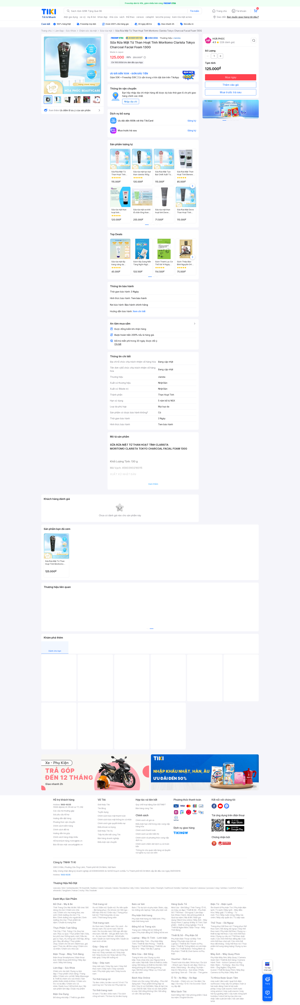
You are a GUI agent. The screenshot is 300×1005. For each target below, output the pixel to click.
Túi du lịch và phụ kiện (148, 907)
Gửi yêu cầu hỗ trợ (61, 814)
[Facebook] (214, 805)
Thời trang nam (100, 922)
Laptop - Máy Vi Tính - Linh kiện (149, 937)
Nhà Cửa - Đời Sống (142, 954)
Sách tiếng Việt (178, 995)
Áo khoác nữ (113, 910)
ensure (108, 888)
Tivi (217, 915)
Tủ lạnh (219, 910)
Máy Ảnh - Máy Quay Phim (225, 954)
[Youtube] (220, 805)
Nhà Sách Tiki (179, 991)
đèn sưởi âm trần (223, 999)
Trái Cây (57, 931)
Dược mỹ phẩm (78, 989)
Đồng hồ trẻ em (161, 932)
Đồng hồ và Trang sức (144, 926)
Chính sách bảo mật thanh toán (112, 816)
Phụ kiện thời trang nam (148, 920)
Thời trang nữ (99, 904)
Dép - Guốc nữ (112, 950)
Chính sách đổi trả (61, 829)
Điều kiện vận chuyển (107, 842)
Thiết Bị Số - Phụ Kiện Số (184, 935)
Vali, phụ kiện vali (159, 910)
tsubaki (93, 890)
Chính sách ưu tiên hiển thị (147, 834)
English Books (186, 997)
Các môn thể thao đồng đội (229, 939)
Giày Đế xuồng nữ (110, 957)
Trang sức (136, 930)
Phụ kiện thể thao (228, 931)
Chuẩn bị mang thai (67, 922)
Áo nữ (95, 907)
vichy (81, 890)
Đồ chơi (81, 907)
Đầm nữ (102, 907)
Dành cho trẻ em (66, 944)
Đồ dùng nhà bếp (61, 997)
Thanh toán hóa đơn (180, 962)
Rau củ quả (63, 934)
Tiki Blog (102, 808)
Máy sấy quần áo (224, 917)
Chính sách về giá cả (145, 820)
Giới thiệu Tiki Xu (105, 831)
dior (63, 888)
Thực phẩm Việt (77, 934)
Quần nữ (111, 907)
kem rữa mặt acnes (182, 17)
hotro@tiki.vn (76, 841)
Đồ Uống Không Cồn (148, 991)
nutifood (169, 888)
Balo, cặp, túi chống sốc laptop (150, 908)
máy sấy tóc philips (230, 984)
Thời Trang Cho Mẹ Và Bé (64, 907)
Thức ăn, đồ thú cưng (67, 946)
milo (137, 888)
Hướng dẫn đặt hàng (62, 818)
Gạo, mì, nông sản (68, 939)
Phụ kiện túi (121, 985)
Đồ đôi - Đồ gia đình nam (113, 934)
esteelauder (72, 888)
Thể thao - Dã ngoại (184, 912)
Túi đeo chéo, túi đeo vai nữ (105, 982)
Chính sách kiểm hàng (63, 826)
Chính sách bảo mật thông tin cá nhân (115, 819)
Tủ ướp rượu (239, 917)
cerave (140, 17)
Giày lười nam (98, 966)
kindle (177, 888)
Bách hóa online (185, 920)
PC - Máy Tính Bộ (144, 949)
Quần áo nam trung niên (109, 939)
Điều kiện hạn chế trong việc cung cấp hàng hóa (153, 825)
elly (132, 888)
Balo (134, 907)
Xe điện (197, 981)
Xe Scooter (195, 984)
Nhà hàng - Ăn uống (186, 967)
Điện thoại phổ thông (67, 960)
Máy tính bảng (65, 962)
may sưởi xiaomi (224, 989)
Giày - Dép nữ (100, 946)
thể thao (130, 17)
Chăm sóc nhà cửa (70, 949)
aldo (153, 888)
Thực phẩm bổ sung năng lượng (229, 945)
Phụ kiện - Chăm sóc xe (182, 981)
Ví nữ (121, 982)
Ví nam (95, 994)
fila (87, 890)
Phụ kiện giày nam (106, 971)
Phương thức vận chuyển (64, 822)
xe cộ (82, 17)
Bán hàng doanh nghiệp (108, 838)
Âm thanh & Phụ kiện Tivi (222, 907)
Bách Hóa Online (141, 977)
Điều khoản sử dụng (107, 827)
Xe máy (179, 984)
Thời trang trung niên (107, 917)
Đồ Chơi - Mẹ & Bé (63, 904)
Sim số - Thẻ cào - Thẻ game (194, 972)
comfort (232, 888)
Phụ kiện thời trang (142, 915)
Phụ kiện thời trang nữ (141, 919)
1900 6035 (65, 875)
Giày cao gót (98, 950)
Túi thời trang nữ (101, 979)
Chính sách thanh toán (146, 830)
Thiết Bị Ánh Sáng (228, 960)
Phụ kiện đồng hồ (145, 932)
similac (224, 888)
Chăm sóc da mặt (61, 971)
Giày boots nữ (103, 955)
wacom (193, 888)
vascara (56, 888)
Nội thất (145, 962)
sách (122, 17)
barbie (94, 888)
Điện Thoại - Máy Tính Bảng (68, 954)
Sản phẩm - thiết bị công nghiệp (189, 923)
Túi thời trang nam (102, 990)
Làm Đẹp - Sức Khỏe (64, 967)
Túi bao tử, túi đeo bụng (116, 996)
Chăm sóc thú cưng (140, 981)
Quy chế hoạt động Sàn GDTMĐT (151, 804)
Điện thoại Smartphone (63, 957)
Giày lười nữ (116, 955)
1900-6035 (66, 804)
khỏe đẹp (103, 17)
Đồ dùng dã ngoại (229, 929)
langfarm (67, 890)
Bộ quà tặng (145, 994)
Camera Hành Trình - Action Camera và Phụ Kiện (228, 962)
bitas (240, 888)
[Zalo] (226, 805)
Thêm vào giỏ (230, 84)
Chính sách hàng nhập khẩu (65, 837)
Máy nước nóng (228, 915)
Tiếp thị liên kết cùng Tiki (109, 834)
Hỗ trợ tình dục (75, 986)
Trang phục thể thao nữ (221, 926)
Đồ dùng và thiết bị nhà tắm (150, 965)
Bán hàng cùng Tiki (144, 808)
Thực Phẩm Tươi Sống (65, 927)
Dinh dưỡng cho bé (67, 915)
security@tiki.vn (75, 844)
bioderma (124, 888)
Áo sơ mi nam (110, 929)
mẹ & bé (91, 17)
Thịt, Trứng (67, 931)
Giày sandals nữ (108, 952)
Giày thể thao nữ (233, 944)
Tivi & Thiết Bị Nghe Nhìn (187, 926)
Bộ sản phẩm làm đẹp (69, 987)
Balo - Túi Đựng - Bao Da (227, 965)
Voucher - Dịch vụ (181, 959)
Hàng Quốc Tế (179, 904)
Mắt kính (156, 919)
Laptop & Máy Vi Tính (192, 922)
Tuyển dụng (103, 812)
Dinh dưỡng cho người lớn (69, 917)
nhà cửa (113, 17)
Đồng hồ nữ (147, 930)
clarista (176, 38)
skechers (145, 888)
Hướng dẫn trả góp (61, 833)
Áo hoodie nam (105, 931)
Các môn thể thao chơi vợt (228, 940)
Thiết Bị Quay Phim (226, 970)
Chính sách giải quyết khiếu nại (111, 823)
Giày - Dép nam (101, 962)
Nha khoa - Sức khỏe (187, 970)
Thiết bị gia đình (77, 997)
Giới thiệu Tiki (104, 804)
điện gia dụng (71, 17)
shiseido (57, 890)
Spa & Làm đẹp (190, 965)
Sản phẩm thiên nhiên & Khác (69, 980)
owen (101, 888)
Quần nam (110, 926)
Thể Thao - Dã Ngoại (222, 922)
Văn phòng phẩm (194, 995)
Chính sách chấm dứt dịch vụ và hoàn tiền (152, 845)
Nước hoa (63, 986)
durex (115, 888)
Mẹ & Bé (188, 917)
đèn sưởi (224, 981)
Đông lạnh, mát (72, 936)
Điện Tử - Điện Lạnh (221, 904)
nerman (185, 888)
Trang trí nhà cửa (139, 957)
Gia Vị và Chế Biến (145, 986)
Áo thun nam (98, 926)
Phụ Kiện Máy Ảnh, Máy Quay (224, 957)
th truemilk (84, 888)
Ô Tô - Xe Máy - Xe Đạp (184, 977)
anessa (201, 888)
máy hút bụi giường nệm (227, 992)
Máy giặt (219, 912)
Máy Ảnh (234, 972)
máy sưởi (215, 981)
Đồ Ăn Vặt (141, 989)
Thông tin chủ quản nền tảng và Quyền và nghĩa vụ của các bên (153, 851)
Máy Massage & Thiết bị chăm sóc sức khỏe (71, 977)
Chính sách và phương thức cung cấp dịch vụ (152, 839)
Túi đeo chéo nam (108, 994)
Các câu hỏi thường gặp (63, 811)
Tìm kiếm (194, 11)
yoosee (210, 888)
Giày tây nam (112, 966)
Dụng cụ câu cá (223, 936)
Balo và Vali (138, 904)
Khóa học (195, 962)
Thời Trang (195, 907)
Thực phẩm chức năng (68, 974)
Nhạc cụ (153, 970)
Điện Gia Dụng (61, 994)
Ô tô (187, 984)
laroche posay (163, 17)
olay (217, 888)
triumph (160, 888)
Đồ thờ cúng (142, 970)
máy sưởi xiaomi (231, 991)
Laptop (157, 949)
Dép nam (106, 969)
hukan (75, 890)
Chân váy (111, 912)
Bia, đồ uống (63, 941)
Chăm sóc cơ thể (66, 976)
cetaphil (150, 17)
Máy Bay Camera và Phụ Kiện (228, 971)
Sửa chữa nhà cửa (145, 960)
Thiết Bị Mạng (147, 946)
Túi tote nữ (109, 985)
